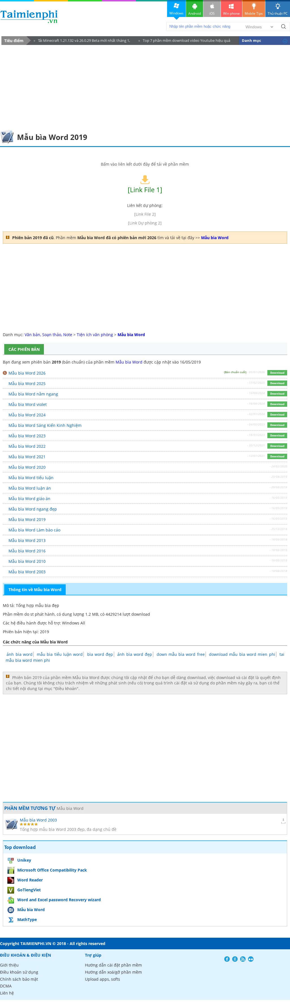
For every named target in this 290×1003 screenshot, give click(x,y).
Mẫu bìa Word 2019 (27, 519)
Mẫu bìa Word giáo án (29, 498)
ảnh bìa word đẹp (134, 654)
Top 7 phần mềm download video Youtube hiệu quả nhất (184, 41)
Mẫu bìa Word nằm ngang (33, 394)
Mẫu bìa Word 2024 (27, 415)
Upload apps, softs (102, 979)
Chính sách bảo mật (19, 979)
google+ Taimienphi (235, 959)
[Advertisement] (145, 87)
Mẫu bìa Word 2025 (27, 383)
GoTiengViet (29, 889)
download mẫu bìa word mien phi (242, 654)
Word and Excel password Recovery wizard (59, 899)
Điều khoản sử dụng (19, 972)
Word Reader (30, 880)
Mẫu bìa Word (129, 362)
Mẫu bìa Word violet (27, 404)
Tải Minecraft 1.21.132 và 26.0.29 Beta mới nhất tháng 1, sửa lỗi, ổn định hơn (82, 41)
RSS (243, 959)
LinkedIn (250, 959)
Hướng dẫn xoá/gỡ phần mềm (113, 972)
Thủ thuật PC (278, 13)
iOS (212, 13)
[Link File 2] (145, 214)
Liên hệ (7, 993)
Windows (176, 13)
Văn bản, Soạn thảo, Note (48, 334)
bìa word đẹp (100, 654)
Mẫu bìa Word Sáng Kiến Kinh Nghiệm (45, 425)
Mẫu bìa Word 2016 (27, 551)
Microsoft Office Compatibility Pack (52, 870)
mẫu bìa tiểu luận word (60, 654)
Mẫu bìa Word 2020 (27, 467)
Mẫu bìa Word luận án (29, 488)
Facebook (227, 959)
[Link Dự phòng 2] (145, 223)
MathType (27, 919)
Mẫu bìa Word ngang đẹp (32, 509)
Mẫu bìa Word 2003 (27, 571)
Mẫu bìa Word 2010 (27, 561)
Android (194, 13)
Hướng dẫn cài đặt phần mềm (113, 965)
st (32, 614)
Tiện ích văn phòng (95, 334)
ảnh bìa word (20, 654)
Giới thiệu (9, 965)
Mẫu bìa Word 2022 (27, 446)
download (29, 16)
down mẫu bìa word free (181, 654)
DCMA (6, 986)
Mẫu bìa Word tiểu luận (31, 477)
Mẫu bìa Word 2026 (27, 373)
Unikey (24, 860)
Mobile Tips (254, 13)
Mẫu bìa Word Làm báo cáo (34, 530)
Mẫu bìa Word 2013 (27, 540)
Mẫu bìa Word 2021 (27, 456)
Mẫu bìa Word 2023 (27, 435)
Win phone (231, 13)
